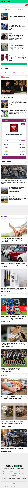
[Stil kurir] (19, 473)
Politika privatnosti (17, 480)
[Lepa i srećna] (16, 471)
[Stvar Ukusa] (5, 473)
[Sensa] (15, 473)
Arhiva (23, 480)
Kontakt (13, 478)
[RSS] (22, 72)
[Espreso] (14, 475)
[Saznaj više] (26, 77)
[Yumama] (22, 471)
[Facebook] (5, 72)
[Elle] (10, 473)
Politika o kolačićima (8, 480)
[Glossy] (23, 473)
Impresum (9, 478)
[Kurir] (11, 471)
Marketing (4, 478)
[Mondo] (5, 471)
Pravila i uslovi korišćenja (21, 478)
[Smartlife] (5, 1)
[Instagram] (14, 72)
